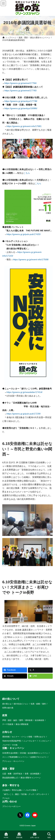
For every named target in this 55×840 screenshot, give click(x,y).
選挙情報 (6, 737)
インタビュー (44, 741)
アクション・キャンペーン (13, 761)
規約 (44, 704)
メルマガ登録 (30, 790)
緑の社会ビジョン (21, 704)
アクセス (6, 798)
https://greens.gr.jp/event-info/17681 (24, 126)
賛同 (21, 720)
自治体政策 (39, 720)
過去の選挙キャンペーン (30, 778)
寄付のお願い (17, 790)
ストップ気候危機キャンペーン (15, 757)
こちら (27, 173)
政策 (4, 715)
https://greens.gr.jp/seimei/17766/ (20, 83)
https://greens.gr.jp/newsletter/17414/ (24, 392)
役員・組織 (35, 704)
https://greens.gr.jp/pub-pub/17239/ (24, 413)
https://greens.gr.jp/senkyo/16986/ (20, 108)
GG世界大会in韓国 (10, 753)
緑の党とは (6, 704)
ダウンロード (41, 794)
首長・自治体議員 (32, 774)
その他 (14, 745)
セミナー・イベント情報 (22, 737)
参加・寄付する (10, 785)
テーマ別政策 (7, 724)
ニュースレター (29, 741)
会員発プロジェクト (38, 757)
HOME (6, 837)
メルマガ (6, 745)
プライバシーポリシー (11, 806)
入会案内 (6, 790)
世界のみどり (39, 737)
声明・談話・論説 (9, 720)
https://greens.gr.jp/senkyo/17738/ (20, 101)
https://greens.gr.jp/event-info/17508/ (31, 259)
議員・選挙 (8, 769)
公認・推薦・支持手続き (12, 774)
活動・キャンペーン (13, 748)
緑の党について (10, 698)
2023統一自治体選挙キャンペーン (34, 753)
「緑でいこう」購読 (10, 794)
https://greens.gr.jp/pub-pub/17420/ (24, 234)
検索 (49, 837)
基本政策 (29, 720)
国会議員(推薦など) (10, 778)
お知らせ (7, 732)
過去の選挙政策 (22, 724)
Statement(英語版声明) (11, 741)
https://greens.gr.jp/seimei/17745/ (20, 90)
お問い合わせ (9, 801)
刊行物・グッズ (27, 794)
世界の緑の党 (7, 708)
